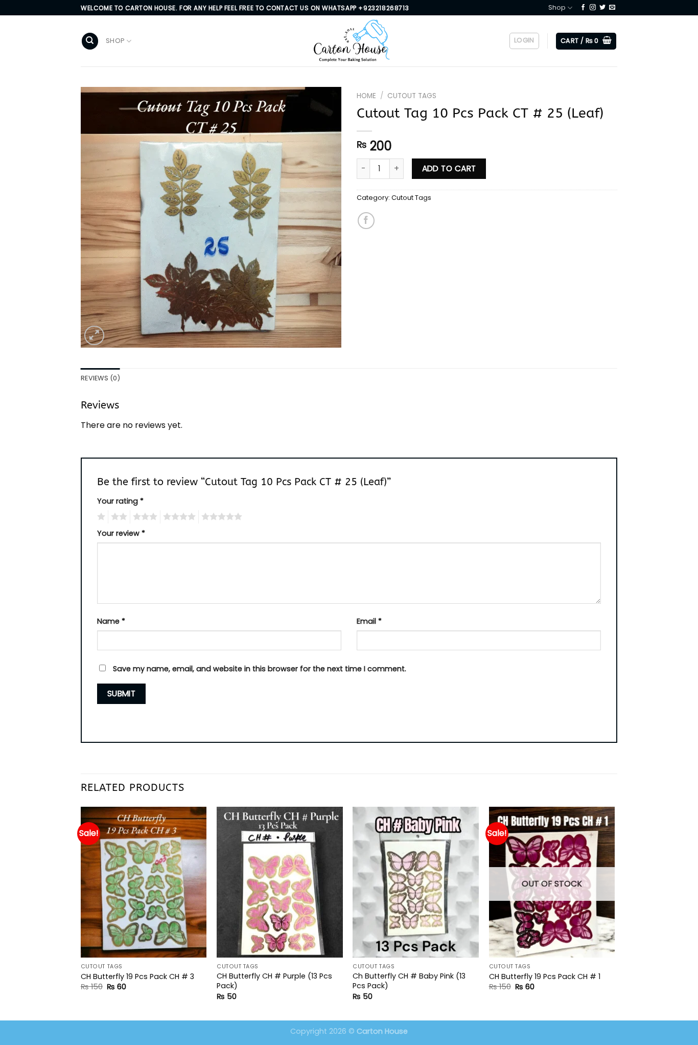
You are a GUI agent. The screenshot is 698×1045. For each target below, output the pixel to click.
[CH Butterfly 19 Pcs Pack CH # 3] (144, 882)
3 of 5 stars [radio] (143, 517)
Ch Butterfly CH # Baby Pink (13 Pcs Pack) (409, 980)
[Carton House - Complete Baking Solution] (349, 41)
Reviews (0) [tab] (100, 378)
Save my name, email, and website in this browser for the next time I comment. (259, 669)
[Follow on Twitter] (602, 7)
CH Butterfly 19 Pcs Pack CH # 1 (544, 977)
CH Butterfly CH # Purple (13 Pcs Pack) (274, 980)
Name (111, 621)
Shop (557, 7)
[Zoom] (94, 336)
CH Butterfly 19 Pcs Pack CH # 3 (137, 977)
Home (366, 96)
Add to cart (449, 168)
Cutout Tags (411, 96)
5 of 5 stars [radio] (220, 517)
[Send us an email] (612, 7)
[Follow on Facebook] (583, 7)
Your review (121, 533)
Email (369, 621)
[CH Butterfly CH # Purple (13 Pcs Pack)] (280, 882)
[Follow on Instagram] (593, 7)
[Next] (614, 912)
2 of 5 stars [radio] (117, 517)
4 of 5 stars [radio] (178, 517)
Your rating (120, 501)
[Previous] (81, 912)
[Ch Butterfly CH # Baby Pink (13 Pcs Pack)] (416, 882)
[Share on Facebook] (366, 220)
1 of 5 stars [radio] (100, 517)
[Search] (90, 41)
